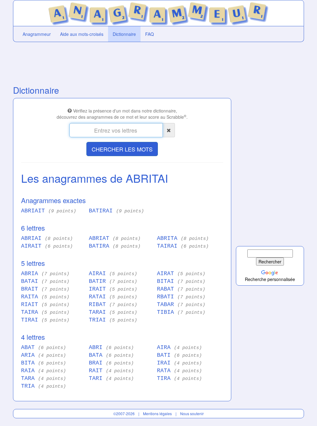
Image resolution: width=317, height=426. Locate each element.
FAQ (149, 34)
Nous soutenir (192, 413)
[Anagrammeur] (158, 12)
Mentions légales (157, 413)
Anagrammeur (37, 34)
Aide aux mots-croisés (81, 34)
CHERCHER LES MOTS (122, 149)
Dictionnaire (124, 34)
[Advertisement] (121, 62)
